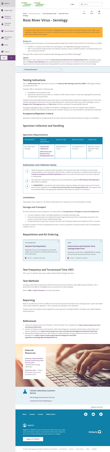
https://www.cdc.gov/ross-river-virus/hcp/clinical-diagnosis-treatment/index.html (69, 331)
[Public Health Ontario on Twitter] (101, 414)
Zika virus (52, 104)
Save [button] (84, 13)
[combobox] (91, 4)
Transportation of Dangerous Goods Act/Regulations (81, 212)
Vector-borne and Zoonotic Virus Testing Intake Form (69, 60)
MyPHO (31, 425)
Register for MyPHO (33, 439)
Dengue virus (27, 104)
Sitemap (94, 449)
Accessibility (63, 449)
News (24, 414)
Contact (32, 414)
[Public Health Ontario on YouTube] (93, 414)
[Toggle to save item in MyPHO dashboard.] (58, 241)
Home (25, 13)
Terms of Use (80, 449)
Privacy (71, 449)
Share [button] (91, 13)
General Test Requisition (37, 62)
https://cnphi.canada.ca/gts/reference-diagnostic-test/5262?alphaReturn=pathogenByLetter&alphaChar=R (50, 336)
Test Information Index (49, 13)
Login (72, 4)
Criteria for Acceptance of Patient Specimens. (46, 174)
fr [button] (11, 58)
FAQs (87, 449)
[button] (82, 4)
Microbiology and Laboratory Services (42, 397)
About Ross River (30, 370)
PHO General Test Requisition (89, 180)
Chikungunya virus (39, 104)
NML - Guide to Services (36, 290)
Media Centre (50, 414)
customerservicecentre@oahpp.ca (41, 401)
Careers (40, 414)
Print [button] (99, 13)
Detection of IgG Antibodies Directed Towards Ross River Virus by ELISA (34, 360)
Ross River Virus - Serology (45, 20)
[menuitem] (7, 3)
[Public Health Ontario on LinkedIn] (85, 414)
